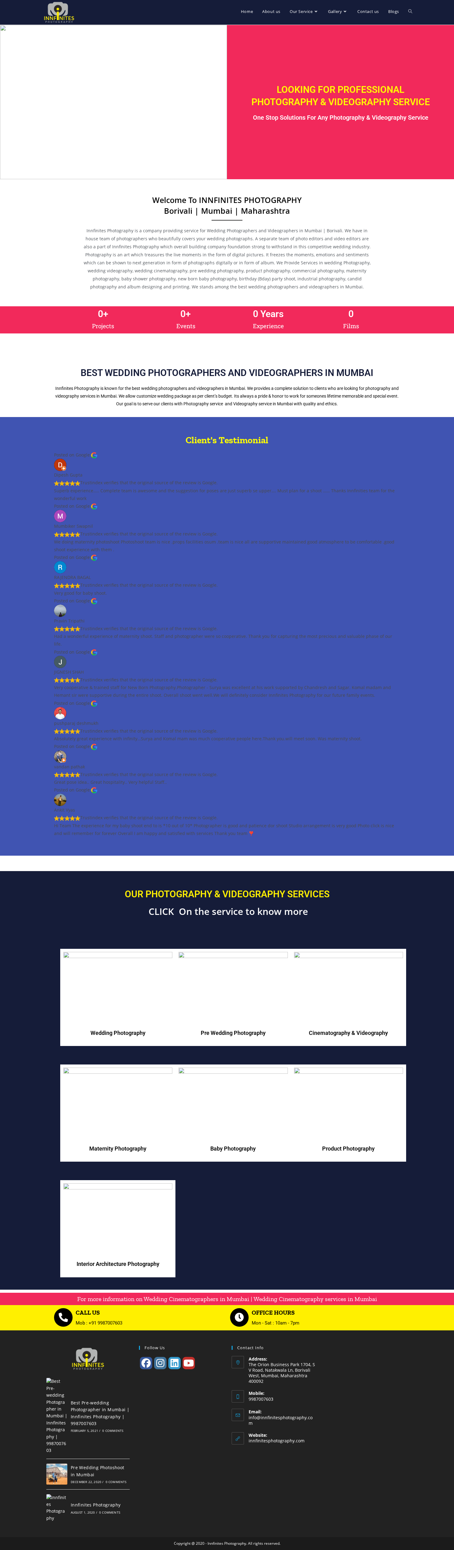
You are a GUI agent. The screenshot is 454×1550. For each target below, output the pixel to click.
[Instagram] (160, 1363)
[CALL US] (63, 1317)
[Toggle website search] (410, 11)
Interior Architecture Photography (118, 1264)
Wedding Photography (117, 1033)
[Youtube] (189, 1363)
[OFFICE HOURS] (239, 1317)
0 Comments (112, 1430)
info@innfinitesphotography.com (281, 1420)
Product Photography (348, 1148)
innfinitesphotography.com (277, 1441)
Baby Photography (233, 1148)
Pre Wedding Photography (233, 1033)
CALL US (88, 1312)
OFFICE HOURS (273, 1312)
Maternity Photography (117, 1148)
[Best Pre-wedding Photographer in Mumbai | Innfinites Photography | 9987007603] (56, 1416)
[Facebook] (146, 1363)
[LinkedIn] (174, 1363)
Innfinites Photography (96, 1505)
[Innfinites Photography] (56, 1508)
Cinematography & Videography (348, 1033)
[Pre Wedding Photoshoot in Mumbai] (56, 1474)
